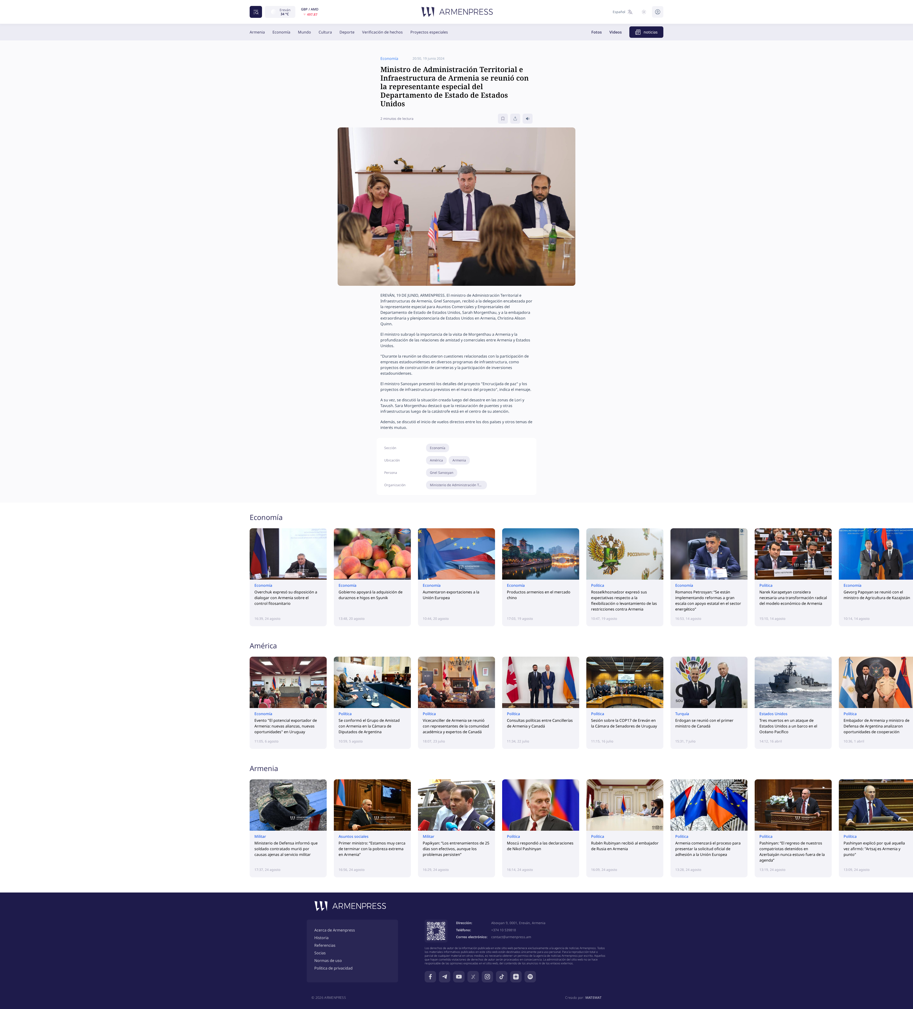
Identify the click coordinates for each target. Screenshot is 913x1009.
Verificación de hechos (382, 32)
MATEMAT (593, 997)
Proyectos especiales (429, 32)
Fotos (596, 32)
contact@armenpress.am (511, 937)
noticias (651, 32)
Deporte (347, 32)
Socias (320, 953)
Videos (615, 32)
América (436, 460)
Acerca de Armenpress (334, 930)
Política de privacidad (333, 968)
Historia (321, 937)
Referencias (324, 945)
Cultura (325, 32)
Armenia (257, 32)
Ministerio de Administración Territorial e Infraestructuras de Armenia (458, 485)
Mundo (304, 32)
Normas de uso (328, 960)
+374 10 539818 (503, 930)
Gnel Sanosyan (441, 472)
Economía (281, 32)
